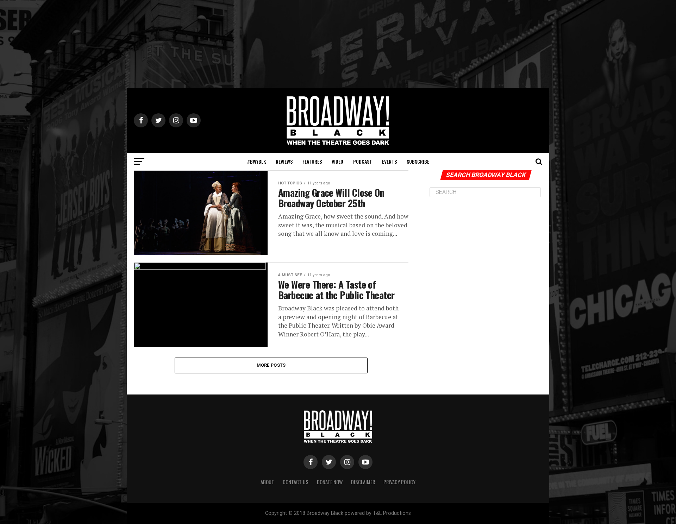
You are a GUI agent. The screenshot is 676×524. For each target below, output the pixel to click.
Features (312, 161)
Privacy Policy (399, 482)
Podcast (362, 161)
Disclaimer (363, 482)
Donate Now (330, 482)
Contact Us (295, 482)
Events (389, 161)
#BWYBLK (256, 161)
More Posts (271, 365)
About (267, 482)
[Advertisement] (338, 44)
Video (337, 161)
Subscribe (418, 161)
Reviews (284, 161)
